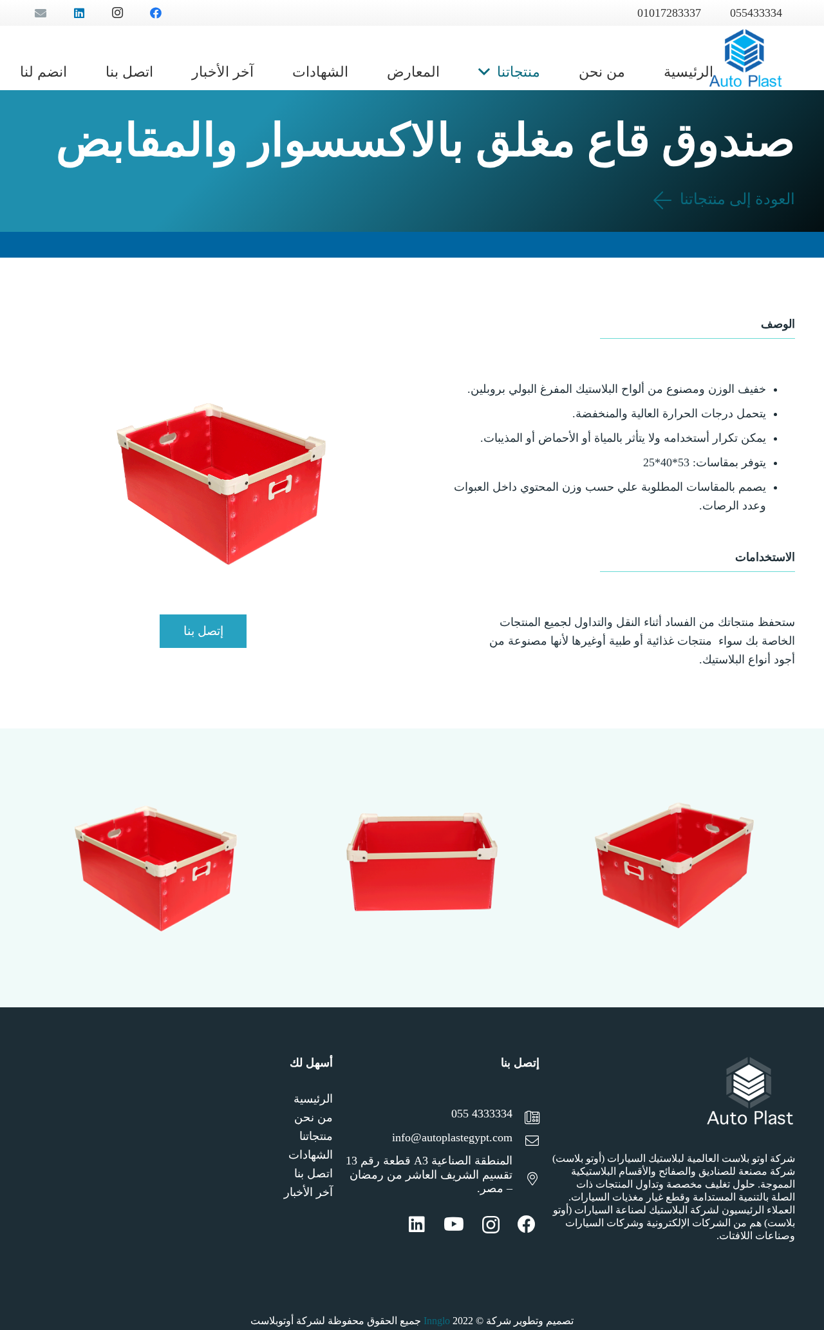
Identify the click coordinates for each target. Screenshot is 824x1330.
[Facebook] (527, 1224)
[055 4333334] (525, 1119)
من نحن (313, 1117)
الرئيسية (313, 1098)
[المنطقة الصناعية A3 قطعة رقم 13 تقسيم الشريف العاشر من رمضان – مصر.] (525, 1180)
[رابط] (745, 58)
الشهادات (310, 1154)
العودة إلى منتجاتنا (735, 199)
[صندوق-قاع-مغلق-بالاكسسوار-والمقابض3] (153, 867)
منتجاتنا (316, 1136)
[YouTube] (454, 1224)
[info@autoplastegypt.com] (525, 1142)
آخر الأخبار (308, 1192)
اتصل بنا (313, 1173)
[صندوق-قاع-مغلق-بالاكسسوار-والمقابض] (412, 867)
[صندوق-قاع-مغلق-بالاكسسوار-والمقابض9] (671, 867)
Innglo (437, 1320)
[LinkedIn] (417, 1224)
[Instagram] (491, 1225)
